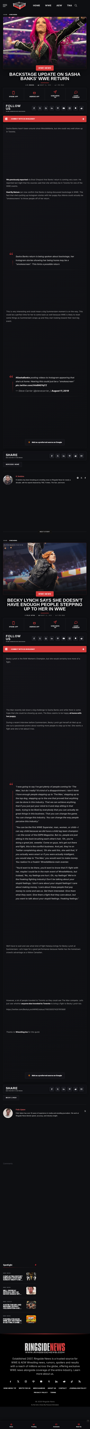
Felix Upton (30, 615)
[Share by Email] (81, 456)
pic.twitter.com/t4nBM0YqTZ (31, 385)
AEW (59, 5)
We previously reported (17, 180)
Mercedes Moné (12, 464)
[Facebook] (34, 108)
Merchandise (39, 1388)
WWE (48, 5)
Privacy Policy (41, 1392)
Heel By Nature (13, 192)
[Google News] (46, 108)
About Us (52, 1388)
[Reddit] (81, 108)
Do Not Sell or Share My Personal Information (45, 1405)
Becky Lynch (11, 1097)
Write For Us (25, 1388)
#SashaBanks (23, 377)
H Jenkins (30, 85)
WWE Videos (7, 1301)
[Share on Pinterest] (69, 456)
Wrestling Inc (22, 1032)
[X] (40, 108)
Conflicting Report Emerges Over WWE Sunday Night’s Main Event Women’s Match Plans (12, 1278)
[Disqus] (44, 1201)
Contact (63, 1388)
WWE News (13, 14)
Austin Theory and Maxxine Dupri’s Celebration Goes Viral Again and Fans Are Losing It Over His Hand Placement (12, 1306)
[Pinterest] (57, 108)
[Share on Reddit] (75, 456)
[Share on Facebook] (52, 456)
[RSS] (79, 1381)
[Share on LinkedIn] (63, 456)
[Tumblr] (48, 1381)
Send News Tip (10, 1388)
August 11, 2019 (60, 390)
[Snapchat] (75, 108)
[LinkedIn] (52, 108)
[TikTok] (71, 1381)
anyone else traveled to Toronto (35, 1003)
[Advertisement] (22, 292)
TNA (69, 5)
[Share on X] (57, 456)
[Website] (77, 478)
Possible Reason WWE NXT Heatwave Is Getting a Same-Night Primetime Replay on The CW (12, 1320)
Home (36, 5)
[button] (76, 5)
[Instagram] (69, 108)
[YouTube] (63, 108)
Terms (53, 1392)
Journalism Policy (77, 1388)
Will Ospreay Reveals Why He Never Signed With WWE (12, 1292)
